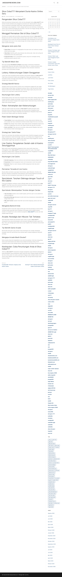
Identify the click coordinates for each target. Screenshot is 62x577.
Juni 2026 (50, 518)
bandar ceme (51, 447)
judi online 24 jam (52, 460)
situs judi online (52, 489)
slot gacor (51, 499)
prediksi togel (51, 485)
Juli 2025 (50, 549)
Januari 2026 (51, 533)
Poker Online (51, 80)
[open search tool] (54, 2)
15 (57, 23)
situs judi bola (51, 487)
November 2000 (51, 566)
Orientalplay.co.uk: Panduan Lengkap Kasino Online (53, 40)
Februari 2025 (51, 563)
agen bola (54, 439)
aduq (50, 439)
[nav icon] (58, 2)
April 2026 (50, 524)
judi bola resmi (56, 458)
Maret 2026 (50, 527)
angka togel (56, 445)
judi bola (50, 458)
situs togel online (52, 497)
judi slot (50, 462)
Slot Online (50, 83)
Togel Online (51, 89)
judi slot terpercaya (52, 468)
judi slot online (51, 466)
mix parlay (57, 478)
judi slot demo (56, 462)
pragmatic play (52, 481)
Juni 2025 (50, 552)
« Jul (49, 32)
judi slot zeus (51, 470)
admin (4, 16)
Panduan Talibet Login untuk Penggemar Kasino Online (53, 57)
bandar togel (51, 449)
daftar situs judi (52, 455)
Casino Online (51, 72)
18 (50, 25)
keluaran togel (51, 474)
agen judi (50, 441)
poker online (55, 480)
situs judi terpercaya (53, 491)
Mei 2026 (50, 521)
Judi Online (50, 77)
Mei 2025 (50, 555)
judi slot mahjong (52, 464)
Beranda (4, 6)
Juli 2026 (50, 516)
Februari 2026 (51, 530)
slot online (51, 503)
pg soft (50, 480)
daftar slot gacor (52, 456)
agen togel (51, 445)
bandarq (57, 447)
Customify (26, 574)
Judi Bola (50, 75)
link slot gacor (51, 476)
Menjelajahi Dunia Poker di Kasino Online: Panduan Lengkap (54, 46)
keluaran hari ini (52, 472)
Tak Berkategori (19, 16)
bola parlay (51, 451)
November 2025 (51, 538)
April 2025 (50, 558)
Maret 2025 (50, 560)
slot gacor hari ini (52, 501)
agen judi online (52, 443)
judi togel (57, 470)
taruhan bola (56, 503)
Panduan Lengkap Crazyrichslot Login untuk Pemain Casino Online (54, 63)
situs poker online (52, 493)
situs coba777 (31, 211)
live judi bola (51, 478)
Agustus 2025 (51, 547)
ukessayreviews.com (11, 3)
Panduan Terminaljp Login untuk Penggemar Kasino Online (54, 52)
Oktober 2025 (51, 541)
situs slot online (52, 495)
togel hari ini (51, 505)
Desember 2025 (51, 535)
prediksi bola (51, 483)
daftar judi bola (52, 453)
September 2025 (52, 544)
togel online (51, 506)
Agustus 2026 (51, 513)
